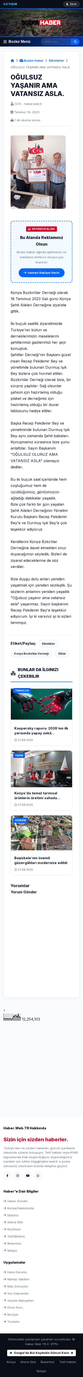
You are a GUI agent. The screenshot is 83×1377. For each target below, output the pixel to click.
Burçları (12, 1314)
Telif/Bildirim (16, 1236)
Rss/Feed (14, 1229)
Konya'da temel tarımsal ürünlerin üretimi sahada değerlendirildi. (35, 798)
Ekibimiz (13, 1215)
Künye (11, 1362)
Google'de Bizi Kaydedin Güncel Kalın (41, 1353)
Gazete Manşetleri (20, 1300)
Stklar (62, 653)
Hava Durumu (17, 1272)
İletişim (10, 4)
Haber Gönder (17, 1201)
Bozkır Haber (33, 60)
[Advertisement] (41, 1063)
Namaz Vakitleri (18, 1279)
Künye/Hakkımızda (20, 1208)
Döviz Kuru (15, 1307)
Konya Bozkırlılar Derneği (31, 653)
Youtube (13, 1321)
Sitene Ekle (15, 1222)
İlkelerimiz (14, 1243)
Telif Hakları (67, 1362)
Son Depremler (18, 1293)
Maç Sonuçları (17, 1286)
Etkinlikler (56, 60)
